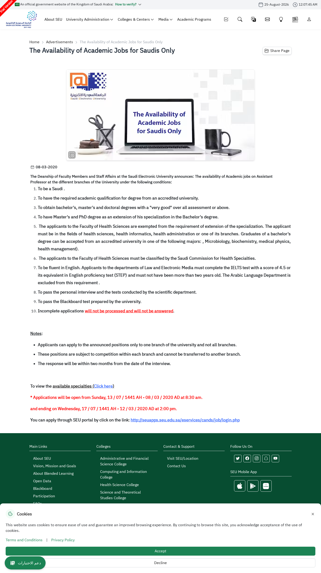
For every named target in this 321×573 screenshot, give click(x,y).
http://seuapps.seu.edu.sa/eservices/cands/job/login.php (185, 420)
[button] (25, 562)
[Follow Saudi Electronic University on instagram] (256, 458)
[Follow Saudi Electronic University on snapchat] (266, 458)
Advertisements (59, 42)
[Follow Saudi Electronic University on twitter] (238, 458)
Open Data (42, 481)
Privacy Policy (63, 540)
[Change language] (253, 19)
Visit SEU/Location (182, 458)
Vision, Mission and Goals (54, 466)
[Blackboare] (295, 19)
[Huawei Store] (266, 486)
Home (34, 42)
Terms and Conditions (24, 540)
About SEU (53, 19)
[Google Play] (252, 486)
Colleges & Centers (134, 19)
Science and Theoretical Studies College (120, 495)
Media (163, 19)
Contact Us (176, 466)
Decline (160, 563)
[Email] (267, 19)
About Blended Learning (53, 473)
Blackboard (42, 488)
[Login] (309, 19)
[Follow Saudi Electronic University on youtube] (275, 458)
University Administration (87, 19)
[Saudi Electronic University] (21, 19)
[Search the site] (240, 19)
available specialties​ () (83, 386)
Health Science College (119, 485)
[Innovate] (281, 19)
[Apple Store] (239, 486)
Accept (160, 551)
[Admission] (226, 19)
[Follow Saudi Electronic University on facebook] (247, 458)
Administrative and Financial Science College (124, 461)
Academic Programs (194, 19)
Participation (44, 496)
